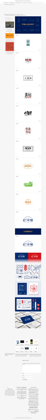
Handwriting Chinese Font (35, 398)
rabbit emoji (36, 403)
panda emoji (30, 402)
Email (23, 375)
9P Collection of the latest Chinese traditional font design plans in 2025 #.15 (22, 389)
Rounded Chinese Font (36, 405)
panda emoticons (33, 402)
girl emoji (35, 397)
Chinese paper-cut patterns (32, 394)
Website (23, 377)
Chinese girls (31, 393)
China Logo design (32, 392)
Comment (23, 364)
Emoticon (35, 396)
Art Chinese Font (30, 388)
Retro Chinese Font (31, 405)
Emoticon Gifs (32, 397)
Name (23, 373)
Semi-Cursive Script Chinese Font (33, 406)
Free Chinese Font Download (23, 0)
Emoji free (33, 396)
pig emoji (30, 403)
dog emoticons (34, 395)
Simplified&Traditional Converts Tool (9, 4)
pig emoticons (32, 403)
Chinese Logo (34, 393)
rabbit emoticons (30, 404)
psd (34, 403)
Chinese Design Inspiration (8, 14)
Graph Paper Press (28, 417)
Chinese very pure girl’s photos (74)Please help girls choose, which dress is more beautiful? (22, 398)
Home (4, 14)
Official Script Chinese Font (35, 401)
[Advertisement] (23, 9)
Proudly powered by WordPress (19, 417)
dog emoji (32, 395)
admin (9, 17)
